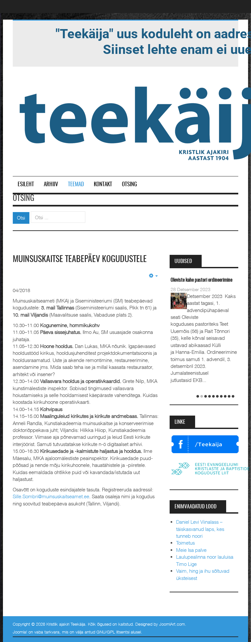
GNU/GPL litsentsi (112, 631)
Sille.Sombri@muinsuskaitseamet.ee (51, 496)
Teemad (76, 184)
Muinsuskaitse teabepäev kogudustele (80, 259)
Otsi (21, 218)
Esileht (26, 184)
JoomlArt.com (172, 624)
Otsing (129, 184)
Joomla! (20, 631)
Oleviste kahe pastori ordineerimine (201, 280)
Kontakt (103, 184)
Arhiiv (51, 184)
